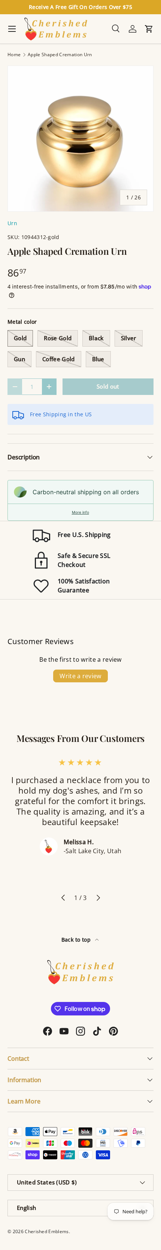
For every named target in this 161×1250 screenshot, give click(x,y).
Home (14, 54)
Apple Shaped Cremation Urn (60, 54)
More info (80, 512)
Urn (12, 223)
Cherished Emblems (47, 1231)
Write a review (80, 676)
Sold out (108, 386)
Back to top (76, 939)
